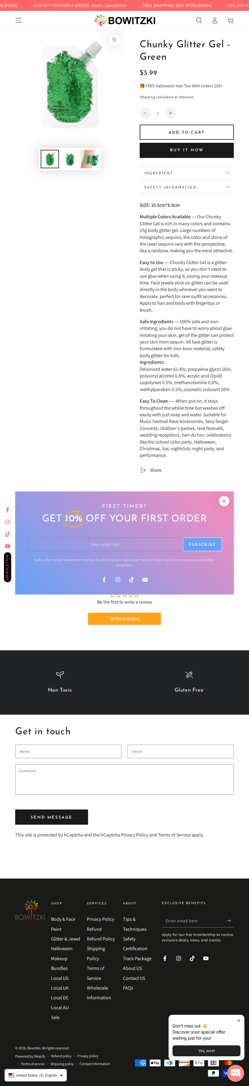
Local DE (59, 997)
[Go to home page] (124, 20)
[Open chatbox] (235, 1073)
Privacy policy (87, 1056)
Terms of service (33, 1063)
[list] (124, 685)
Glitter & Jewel (65, 939)
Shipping (147, 97)
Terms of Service (174, 835)
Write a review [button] (124, 618)
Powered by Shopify (30, 1056)
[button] (199, 20)
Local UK (60, 988)
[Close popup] (238, 1020)
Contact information (95, 1063)
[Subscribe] (230, 920)
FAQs (128, 988)
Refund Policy (101, 939)
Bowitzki (33, 1048)
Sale (55, 1017)
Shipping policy (62, 1063)
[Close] (224, 501)
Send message (52, 818)
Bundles (59, 968)
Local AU (60, 1007)
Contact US (134, 978)
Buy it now (187, 150)
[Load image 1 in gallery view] (50, 159)
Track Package (137, 958)
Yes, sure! (206, 1050)
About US (132, 968)
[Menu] (18, 20)
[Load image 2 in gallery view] (70, 159)
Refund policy (61, 1056)
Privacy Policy (134, 835)
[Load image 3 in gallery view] (90, 159)
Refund (94, 929)
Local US (59, 978)
